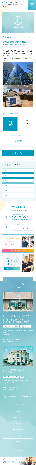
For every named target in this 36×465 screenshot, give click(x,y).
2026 (6, 170)
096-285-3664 (20, 217)
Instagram (30, 396)
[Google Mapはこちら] (8, 334)
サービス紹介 (18, 411)
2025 (6, 175)
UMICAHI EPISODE (18, 417)
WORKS (7, 37)
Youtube (27, 396)
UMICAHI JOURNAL (18, 429)
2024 (6, 180)
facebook (22, 396)
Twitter (25, 396)
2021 (6, 195)
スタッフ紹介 (18, 423)
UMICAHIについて (18, 405)
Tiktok (32, 396)
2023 (6, 185)
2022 (6, 190)
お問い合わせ (18, 435)
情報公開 (18, 441)
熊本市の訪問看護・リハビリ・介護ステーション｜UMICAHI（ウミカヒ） (12, 4)
